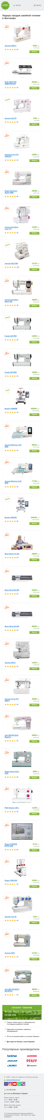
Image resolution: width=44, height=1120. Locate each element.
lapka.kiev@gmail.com (13, 1080)
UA (17, 5)
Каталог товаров (22, 1008)
